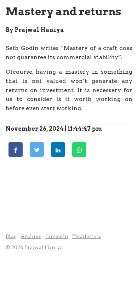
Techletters (86, 236)
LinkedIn (56, 236)
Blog (11, 236)
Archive (31, 236)
